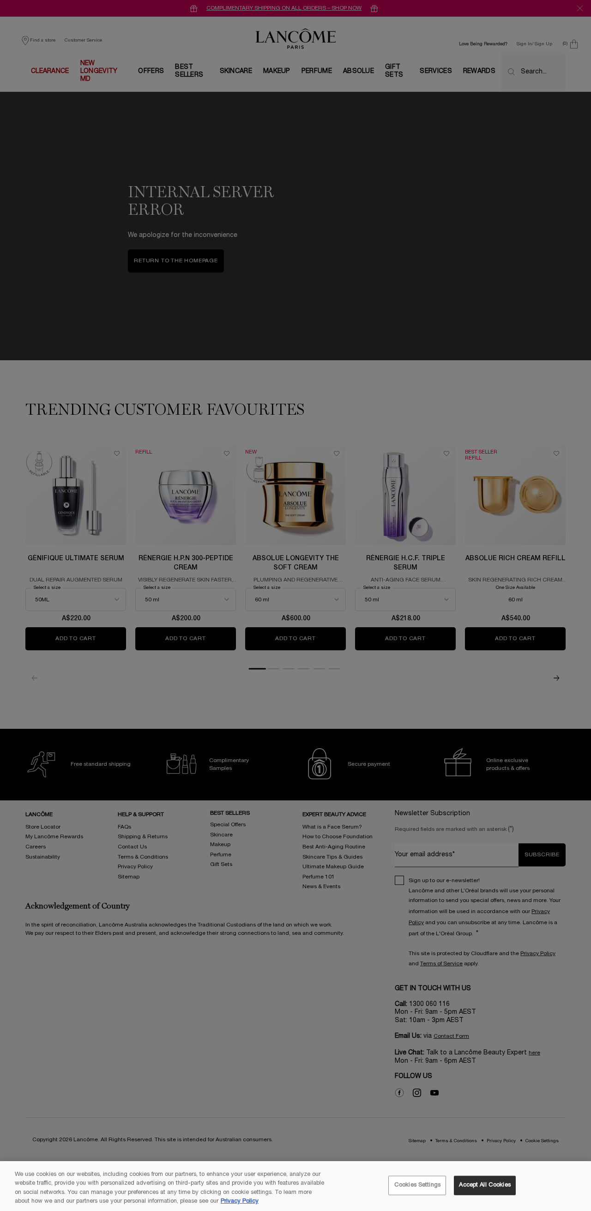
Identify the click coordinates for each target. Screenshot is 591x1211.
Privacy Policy (240, 1201)
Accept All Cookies (484, 1185)
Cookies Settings (417, 1185)
